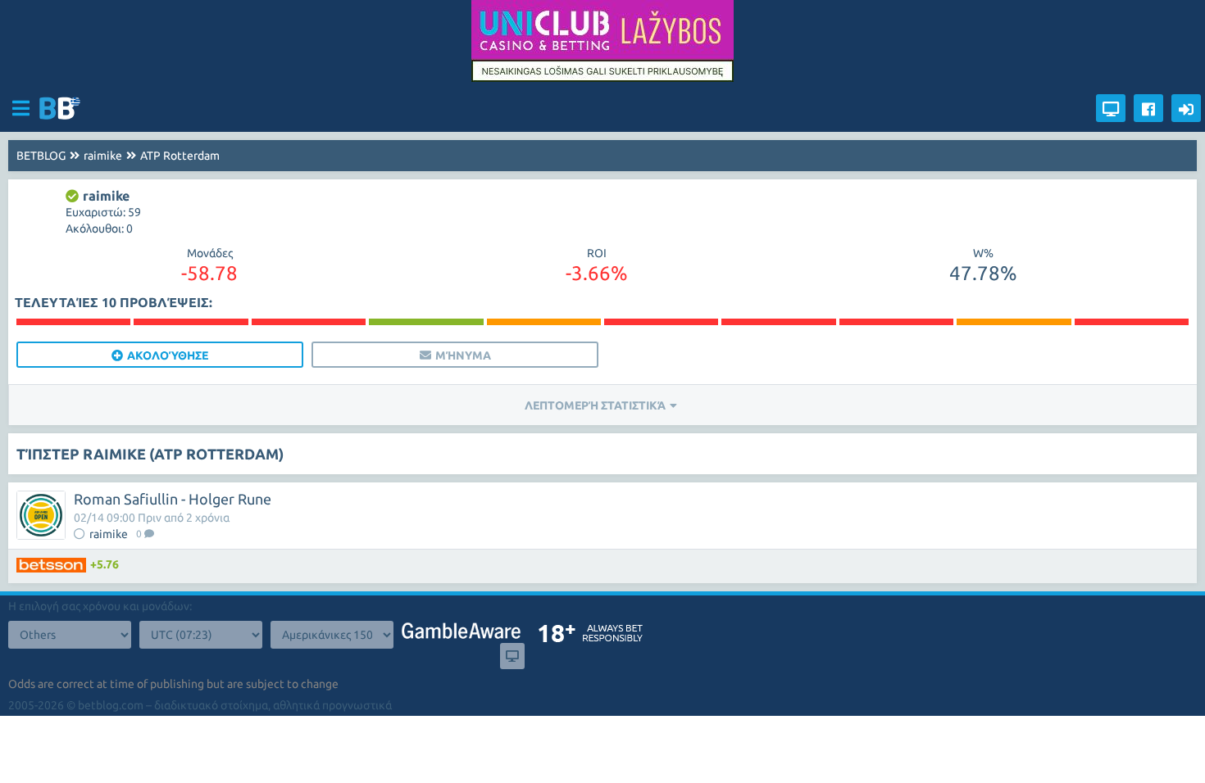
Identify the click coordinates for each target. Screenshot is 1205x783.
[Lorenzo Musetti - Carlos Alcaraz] (544, 322)
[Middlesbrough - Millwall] (73, 322)
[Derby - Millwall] (309, 322)
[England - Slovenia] (778, 322)
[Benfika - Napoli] (191, 322)
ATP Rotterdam (180, 155)
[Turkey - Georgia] (896, 322)
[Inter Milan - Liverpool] (426, 322)
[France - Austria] (1014, 322)
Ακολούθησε (167, 355)
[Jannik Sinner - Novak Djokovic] (661, 322)
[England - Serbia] (1132, 322)
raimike (103, 155)
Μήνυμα (463, 355)
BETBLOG (41, 155)
